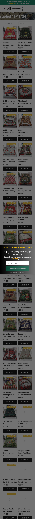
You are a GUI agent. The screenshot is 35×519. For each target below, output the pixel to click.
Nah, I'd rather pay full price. (17, 272)
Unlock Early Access (17, 268)
